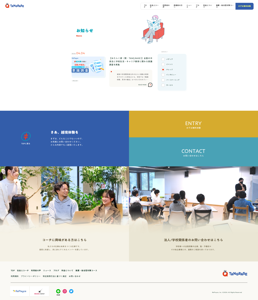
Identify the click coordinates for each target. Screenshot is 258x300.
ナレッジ (169, 69)
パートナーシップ (172, 80)
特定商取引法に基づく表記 (55, 276)
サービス (169, 85)
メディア (169, 59)
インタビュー (171, 74)
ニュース (189, 6)
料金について (207, 6)
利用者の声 (166, 6)
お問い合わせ (75, 276)
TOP (145, 6)
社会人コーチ (154, 6)
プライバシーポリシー (31, 276)
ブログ (197, 6)
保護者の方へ (178, 6)
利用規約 (15, 276)
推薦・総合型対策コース (225, 6)
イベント (169, 64)
